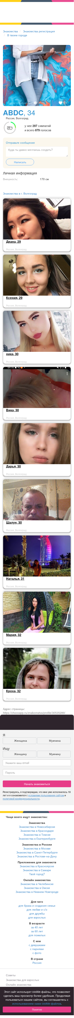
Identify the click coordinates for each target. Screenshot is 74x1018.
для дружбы (37, 913)
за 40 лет (37, 927)
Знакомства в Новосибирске (37, 827)
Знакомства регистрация (39, 31)
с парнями (37, 949)
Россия (37, 963)
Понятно (37, 1009)
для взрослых (37, 917)
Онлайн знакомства (18, 984)
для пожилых (37, 935)
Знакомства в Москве (37, 848)
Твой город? (37, 874)
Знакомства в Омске (37, 888)
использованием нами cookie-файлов (36, 1003)
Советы (11, 975)
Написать (20, 162)
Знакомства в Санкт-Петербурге (37, 852)
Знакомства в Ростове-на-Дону (37, 856)
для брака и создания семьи (36, 905)
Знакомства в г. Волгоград (20, 193)
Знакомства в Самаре (37, 870)
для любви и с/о (37, 909)
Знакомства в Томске (37, 834)
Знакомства (10, 31)
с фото (36, 953)
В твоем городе (17, 35)
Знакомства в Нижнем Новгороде (37, 892)
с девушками (37, 945)
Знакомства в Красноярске (37, 866)
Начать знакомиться (37, 784)
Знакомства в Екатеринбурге (37, 838)
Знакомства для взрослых (22, 980)
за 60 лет (37, 931)
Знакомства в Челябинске (37, 884)
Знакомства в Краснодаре (37, 831)
